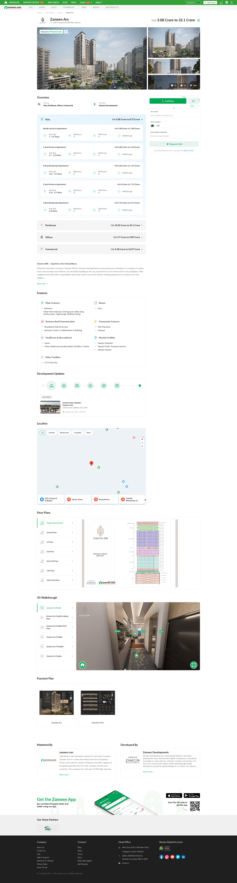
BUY (31, 7)
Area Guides (53, 2)
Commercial (68, 7)
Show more (41, 284)
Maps (73, 2)
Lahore (60, 13)
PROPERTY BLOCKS (31, 2)
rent (84, 7)
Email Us (125, 863)
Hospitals (77, 432)
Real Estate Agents (85, 861)
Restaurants (64, 432)
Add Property (211, 3)
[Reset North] (142, 446)
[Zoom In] (142, 439)
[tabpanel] (138, 553)
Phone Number (156, 122)
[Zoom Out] (142, 443)
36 (175, 85)
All (42, 432)
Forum (80, 854)
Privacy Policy (42, 864)
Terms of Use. (188, 150)
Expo (80, 857)
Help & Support (43, 857)
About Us (40, 847)
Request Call (176, 143)
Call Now (169, 100)
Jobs (38, 854)
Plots (54, 7)
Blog (65, 2)
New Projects (50, 13)
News (80, 851)
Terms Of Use (42, 867)
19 (185, 85)
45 (47, 410)
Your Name (155, 111)
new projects (112, 7)
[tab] (57, 522)
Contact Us (41, 851)
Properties (14, 2)
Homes (42, 7)
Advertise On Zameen (45, 861)
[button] (91, 119)
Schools (52, 432)
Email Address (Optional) (159, 132)
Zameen (39, 13)
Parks (88, 432)
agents (96, 7)
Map (195, 85)
